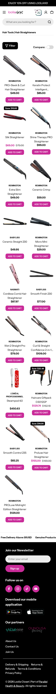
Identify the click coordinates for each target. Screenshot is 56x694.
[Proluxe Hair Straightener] (41, 432)
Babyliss (15, 237)
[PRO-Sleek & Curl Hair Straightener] (14, 65)
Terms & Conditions (29, 668)
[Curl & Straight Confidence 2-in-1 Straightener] (41, 325)
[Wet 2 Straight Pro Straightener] (14, 325)
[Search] (49, 22)
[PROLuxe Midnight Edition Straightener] (14, 485)
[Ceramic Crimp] (41, 169)
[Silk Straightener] (14, 117)
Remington (15, 81)
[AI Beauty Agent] (38, 12)
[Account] (46, 12)
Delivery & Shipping (16, 664)
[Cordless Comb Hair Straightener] (14, 273)
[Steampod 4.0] (14, 377)
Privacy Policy (13, 672)
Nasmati (14, 289)
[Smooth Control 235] (14, 432)
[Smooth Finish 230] (41, 273)
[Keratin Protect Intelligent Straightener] (41, 65)
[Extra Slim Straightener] (14, 169)
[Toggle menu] (4, 12)
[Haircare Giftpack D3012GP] (41, 377)
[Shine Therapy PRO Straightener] (41, 117)
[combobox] (28, 22)
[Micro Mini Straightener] (41, 221)
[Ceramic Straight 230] (14, 221)
